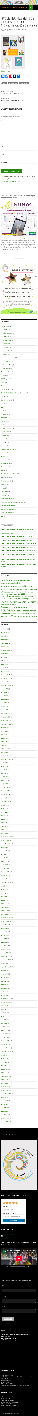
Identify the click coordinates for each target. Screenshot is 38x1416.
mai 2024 (4, 696)
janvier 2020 (5, 868)
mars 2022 (4, 780)
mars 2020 (4, 861)
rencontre (4, 491)
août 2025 (4, 653)
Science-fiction (29, 613)
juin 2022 (4, 770)
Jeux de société (7, 428)
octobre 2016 (5, 1005)
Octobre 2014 (13, 605)
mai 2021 (4, 815)
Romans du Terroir (6, 498)
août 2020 (4, 847)
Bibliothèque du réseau (12, 586)
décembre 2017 (5, 956)
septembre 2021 (6, 801)
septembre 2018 (6, 925)
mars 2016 (4, 1030)
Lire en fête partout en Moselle (24, 596)
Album (3, 580)
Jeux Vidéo (4, 435)
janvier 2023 (5, 748)
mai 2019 (4, 896)
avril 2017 (4, 984)
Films (2, 410)
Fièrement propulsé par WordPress (10, 1413)
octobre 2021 (5, 798)
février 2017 (4, 991)
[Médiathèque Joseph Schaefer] (2, 1236)
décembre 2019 (5, 872)
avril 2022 (4, 777)
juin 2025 (4, 657)
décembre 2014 (9, 592)
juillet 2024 (4, 689)
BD (18, 583)
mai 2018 (4, 939)
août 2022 (4, 763)
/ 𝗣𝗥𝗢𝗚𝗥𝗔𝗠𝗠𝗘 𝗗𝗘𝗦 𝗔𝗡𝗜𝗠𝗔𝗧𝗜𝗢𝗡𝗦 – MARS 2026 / (18, 547)
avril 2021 (4, 819)
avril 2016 (4, 1027)
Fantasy (16, 592)
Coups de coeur (5, 389)
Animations (4, 326)
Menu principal (35, 7)
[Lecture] (3, 1267)
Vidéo (3, 516)
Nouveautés (4, 463)
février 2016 (4, 1034)
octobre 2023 (5, 720)
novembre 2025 (6, 650)
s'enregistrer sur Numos (8, 253)
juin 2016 (4, 1020)
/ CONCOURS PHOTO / (8, 533)
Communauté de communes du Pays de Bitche (15, 1334)
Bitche (4, 83)
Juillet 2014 (15, 594)
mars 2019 (4, 903)
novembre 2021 (6, 794)
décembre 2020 (5, 833)
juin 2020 (4, 854)
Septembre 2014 (6, 616)
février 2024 (4, 706)
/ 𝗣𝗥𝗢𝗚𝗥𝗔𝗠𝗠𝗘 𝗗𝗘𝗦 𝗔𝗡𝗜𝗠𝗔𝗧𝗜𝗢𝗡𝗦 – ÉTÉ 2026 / (17, 529)
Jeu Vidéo (4, 421)
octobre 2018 (5, 921)
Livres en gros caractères (8, 449)
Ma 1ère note (7, 354)
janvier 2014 (5, 1122)
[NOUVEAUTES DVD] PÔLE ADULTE (12, 100)
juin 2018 (4, 935)
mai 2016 (4, 1023)
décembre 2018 (5, 914)
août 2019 (4, 886)
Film (26, 592)
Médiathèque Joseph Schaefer (8, 1234)
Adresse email (6, 1286)
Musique (3, 456)
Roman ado (5, 614)
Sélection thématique (26, 616)
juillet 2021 (4, 808)
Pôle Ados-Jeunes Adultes (15, 607)
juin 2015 (4, 1062)
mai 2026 (4, 636)
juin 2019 (4, 893)
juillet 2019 (4, 889)
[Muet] (31, 1267)
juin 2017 (4, 977)
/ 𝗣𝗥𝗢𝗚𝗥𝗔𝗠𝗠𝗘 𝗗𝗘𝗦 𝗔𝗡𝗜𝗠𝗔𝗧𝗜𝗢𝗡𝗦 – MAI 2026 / (17, 540)
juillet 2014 (4, 1101)
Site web (4, 162)
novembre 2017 (6, 960)
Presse (3, 488)
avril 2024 (4, 699)
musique (20, 602)
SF (12, 616)
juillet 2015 (4, 1058)
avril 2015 (4, 1069)
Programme (6, 361)
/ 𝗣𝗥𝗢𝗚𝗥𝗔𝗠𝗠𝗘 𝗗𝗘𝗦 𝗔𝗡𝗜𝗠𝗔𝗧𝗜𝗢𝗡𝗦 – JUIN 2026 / (17, 536)
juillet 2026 (4, 629)
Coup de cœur (7, 340)
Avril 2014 (27, 580)
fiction (22, 592)
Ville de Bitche (5, 1336)
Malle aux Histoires (8, 358)
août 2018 (4, 928)
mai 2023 (4, 734)
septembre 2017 (6, 967)
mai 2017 (4, 981)
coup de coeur (13, 83)
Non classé (4, 460)
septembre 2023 (6, 724)
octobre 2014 (5, 1090)
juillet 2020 (4, 851)
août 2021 (4, 805)
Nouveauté (29, 602)
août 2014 (4, 1097)
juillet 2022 (4, 766)
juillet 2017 (4, 974)
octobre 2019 (5, 879)
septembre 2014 (6, 1094)
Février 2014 (30, 592)
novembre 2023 (6, 717)
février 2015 (4, 1076)
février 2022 (4, 784)
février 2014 (4, 1118)
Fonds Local (4, 414)
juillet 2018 (4, 932)
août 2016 (4, 1013)
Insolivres (3, 594)
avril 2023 (4, 738)
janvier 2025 (5, 671)
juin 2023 (4, 731)
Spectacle (16, 616)
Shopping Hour (7, 365)
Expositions (6, 343)
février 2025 (4, 667)
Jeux (2, 424)
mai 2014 (4, 1108)
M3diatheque (17, 29)
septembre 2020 (6, 844)
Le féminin (4, 442)
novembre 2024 (6, 678)
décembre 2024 (5, 675)
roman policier (17, 613)
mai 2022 (4, 773)
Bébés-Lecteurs (4, 589)
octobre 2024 (5, 682)
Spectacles (6, 368)
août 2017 (4, 970)
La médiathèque (6, 439)
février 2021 (4, 826)
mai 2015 (4, 1065)
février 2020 (4, 865)
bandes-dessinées (9, 583)
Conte (11, 590)
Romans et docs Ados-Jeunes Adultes (12, 502)
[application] (19, 1258)
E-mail (3, 154)
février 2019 (4, 907)
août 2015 (4, 1055)
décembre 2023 (5, 713)
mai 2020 (4, 858)
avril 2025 (4, 664)
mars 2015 (4, 1072)
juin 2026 (4, 632)
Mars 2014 (33, 599)
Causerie (5, 336)
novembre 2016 (6, 1002)
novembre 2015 (6, 1044)
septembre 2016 (6, 1009)
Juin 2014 (21, 594)
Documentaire (30, 589)
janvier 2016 (5, 1037)
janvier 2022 (5, 787)
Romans (3, 495)
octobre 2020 (5, 840)
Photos (3, 470)
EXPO (3, 407)
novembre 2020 (6, 836)
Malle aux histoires (15, 599)
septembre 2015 (6, 1051)
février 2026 (4, 643)
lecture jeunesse (7, 596)
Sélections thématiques (8, 505)
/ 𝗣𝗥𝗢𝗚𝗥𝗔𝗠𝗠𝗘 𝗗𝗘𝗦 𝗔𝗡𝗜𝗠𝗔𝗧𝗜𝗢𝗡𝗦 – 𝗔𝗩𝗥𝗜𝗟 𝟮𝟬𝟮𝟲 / (19, 543)
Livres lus (4, 453)
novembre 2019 (6, 875)
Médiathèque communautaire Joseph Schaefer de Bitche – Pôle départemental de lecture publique (15, 7)
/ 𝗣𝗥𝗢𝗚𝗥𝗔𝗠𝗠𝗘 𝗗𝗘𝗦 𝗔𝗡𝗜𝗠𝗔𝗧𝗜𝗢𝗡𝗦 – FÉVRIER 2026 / (19, 551)
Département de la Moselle (9, 1338)
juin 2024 (4, 692)
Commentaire (6, 121)
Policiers (3, 484)
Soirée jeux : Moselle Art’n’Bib (10, 92)
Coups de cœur (6, 71)
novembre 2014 (6, 1086)
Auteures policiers (6, 372)
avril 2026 (4, 639)
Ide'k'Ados (6, 347)
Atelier (21, 580)
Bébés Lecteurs (7, 333)
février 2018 (4, 949)
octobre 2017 (5, 963)
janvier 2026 (5, 646)
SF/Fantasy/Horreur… (7, 509)
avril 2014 (4, 1111)
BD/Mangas (4, 379)
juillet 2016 (4, 1016)
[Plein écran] (34, 1267)
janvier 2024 (5, 710)
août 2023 (4, 727)
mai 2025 (4, 660)
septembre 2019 (6, 882)
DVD (2, 403)
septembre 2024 (6, 685)
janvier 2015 (5, 1079)
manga (26, 598)
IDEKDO (7, 351)
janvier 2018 (5, 953)
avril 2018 (4, 942)
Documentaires (5, 400)
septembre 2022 (6, 759)
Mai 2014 (4, 599)
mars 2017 (4, 988)
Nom (3, 146)
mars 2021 (4, 822)
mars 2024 (4, 703)
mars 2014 (4, 1115)
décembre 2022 (5, 752)
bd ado (3, 375)
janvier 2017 (5, 995)
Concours (4, 382)
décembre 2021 (5, 791)
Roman (32, 610)
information (4, 417)
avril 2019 (4, 900)
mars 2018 (4, 946)
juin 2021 (4, 812)
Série (35, 616)
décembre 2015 (5, 1041)
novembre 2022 (6, 756)
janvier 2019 (5, 910)
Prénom (4, 1296)
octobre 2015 (5, 1048)
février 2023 (4, 745)
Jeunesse (9, 594)
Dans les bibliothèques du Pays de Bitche (13, 393)
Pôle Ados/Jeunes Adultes (9, 474)
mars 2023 (4, 741)
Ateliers (5, 329)
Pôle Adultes (5, 477)
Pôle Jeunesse (5, 15)
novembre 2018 (6, 917)
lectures (3, 446)
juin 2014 (4, 1104)
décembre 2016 (5, 998)
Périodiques (4, 467)
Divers (3, 396)
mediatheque (9, 602)
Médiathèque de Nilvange (8, 1340)
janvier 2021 (5, 829)
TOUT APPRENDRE (7, 512)
